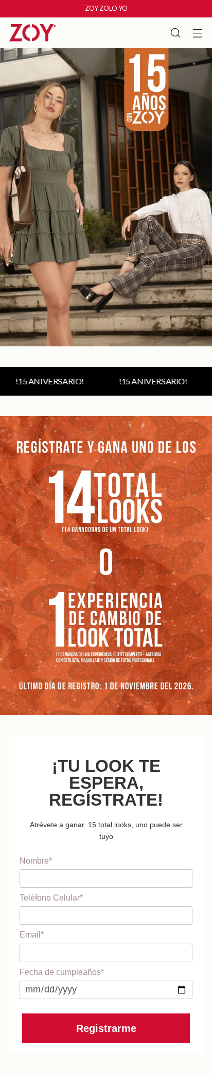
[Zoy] (32, 33)
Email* (32, 934)
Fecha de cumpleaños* (62, 972)
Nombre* (36, 860)
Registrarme (106, 1028)
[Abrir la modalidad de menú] (197, 33)
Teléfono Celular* (51, 897)
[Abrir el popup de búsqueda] (175, 33)
